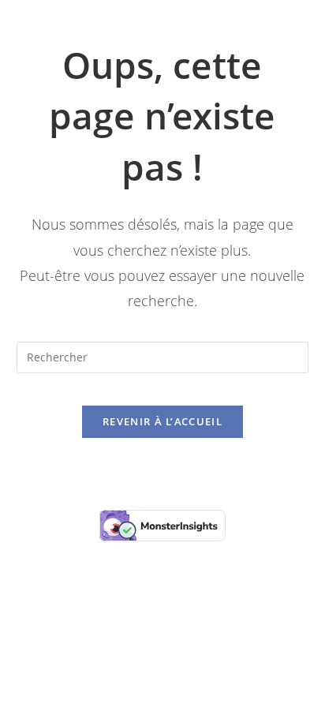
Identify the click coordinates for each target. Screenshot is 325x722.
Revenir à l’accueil (162, 421)
